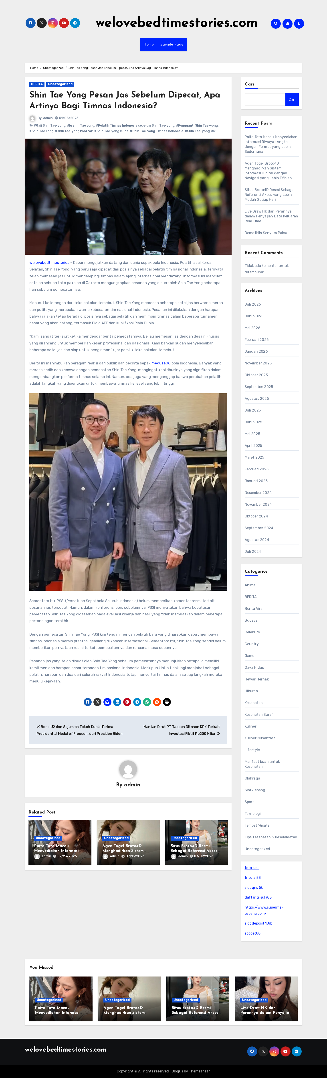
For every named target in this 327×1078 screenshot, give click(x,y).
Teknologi (253, 813)
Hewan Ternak (257, 679)
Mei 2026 (252, 328)
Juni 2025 (253, 422)
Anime (250, 585)
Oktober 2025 (256, 375)
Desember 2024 (258, 493)
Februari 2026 (257, 340)
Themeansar (199, 1071)
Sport (249, 802)
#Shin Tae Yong (41, 131)
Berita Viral (254, 609)
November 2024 (258, 504)
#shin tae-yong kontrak (74, 131)
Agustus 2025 (257, 398)
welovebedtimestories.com (177, 23)
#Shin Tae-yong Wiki (200, 131)
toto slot (252, 868)
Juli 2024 (253, 551)
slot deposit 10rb (258, 923)
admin (48, 118)
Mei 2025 (252, 434)
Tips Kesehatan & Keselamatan (271, 837)
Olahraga (252, 778)
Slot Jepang (255, 790)
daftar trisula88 (258, 897)
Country (252, 644)
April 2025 (253, 446)
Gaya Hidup (254, 667)
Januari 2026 (256, 351)
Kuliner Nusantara (260, 738)
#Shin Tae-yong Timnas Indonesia (156, 131)
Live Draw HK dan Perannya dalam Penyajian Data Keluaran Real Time (271, 216)
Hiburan (251, 691)
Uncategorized (60, 84)
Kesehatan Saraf (259, 714)
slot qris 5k (254, 887)
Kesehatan (254, 703)
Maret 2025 (254, 457)
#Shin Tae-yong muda (111, 131)
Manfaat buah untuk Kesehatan (262, 764)
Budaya (251, 620)
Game (249, 656)
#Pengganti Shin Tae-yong (197, 125)
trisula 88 (253, 877)
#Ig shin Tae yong (80, 125)
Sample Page (172, 44)
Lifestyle (252, 750)
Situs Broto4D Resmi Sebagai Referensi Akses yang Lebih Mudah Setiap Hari (270, 195)
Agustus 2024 (257, 540)
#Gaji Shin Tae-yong (49, 125)
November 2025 (258, 363)
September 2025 (259, 387)
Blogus (177, 1071)
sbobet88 (252, 933)
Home (148, 44)
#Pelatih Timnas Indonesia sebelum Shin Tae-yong (135, 125)
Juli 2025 (253, 410)
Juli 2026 (253, 304)
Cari (249, 84)
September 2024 (259, 528)
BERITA (37, 84)
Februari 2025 (257, 469)
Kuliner (250, 726)
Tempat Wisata (257, 825)
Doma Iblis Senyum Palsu (266, 233)
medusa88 (161, 363)
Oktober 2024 (256, 516)
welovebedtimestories (49, 262)
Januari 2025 (256, 481)
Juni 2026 (253, 316)
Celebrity (252, 632)
